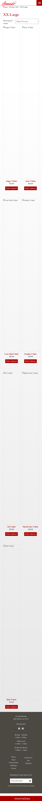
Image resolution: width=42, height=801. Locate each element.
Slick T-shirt (11, 700)
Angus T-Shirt (11, 181)
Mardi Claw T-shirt (30, 527)
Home (5, 7)
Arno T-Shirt (30, 181)
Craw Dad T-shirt (11, 354)
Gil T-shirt (11, 527)
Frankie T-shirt (30, 354)
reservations (22, 798)
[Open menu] (39, 3)
